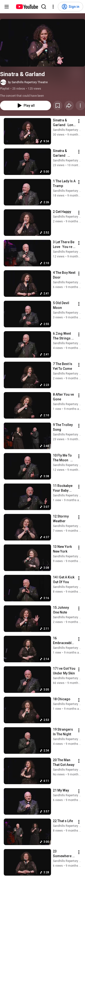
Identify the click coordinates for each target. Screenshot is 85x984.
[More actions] (80, 105)
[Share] (69, 105)
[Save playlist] (57, 105)
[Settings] (53, 6)
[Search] (44, 6)
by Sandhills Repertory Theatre (28, 82)
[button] (42, 43)
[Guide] (6, 6)
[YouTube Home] (26, 6)
